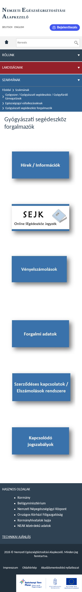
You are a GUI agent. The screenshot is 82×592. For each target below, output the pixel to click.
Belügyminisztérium (31, 503)
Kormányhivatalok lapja (34, 520)
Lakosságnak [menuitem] (12, 67)
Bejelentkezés (67, 27)
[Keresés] (76, 43)
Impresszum (10, 567)
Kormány (23, 498)
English (19, 27)
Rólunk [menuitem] (8, 55)
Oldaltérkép (29, 567)
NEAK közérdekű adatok (34, 526)
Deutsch (7, 27)
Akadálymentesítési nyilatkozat (60, 567)
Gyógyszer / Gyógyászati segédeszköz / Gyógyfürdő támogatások (36, 96)
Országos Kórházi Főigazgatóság (40, 515)
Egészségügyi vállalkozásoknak (23, 103)
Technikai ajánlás (16, 537)
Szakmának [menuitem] (11, 80)
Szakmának (22, 90)
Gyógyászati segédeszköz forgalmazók (28, 108)
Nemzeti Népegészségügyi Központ (41, 509)
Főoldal (6, 90)
